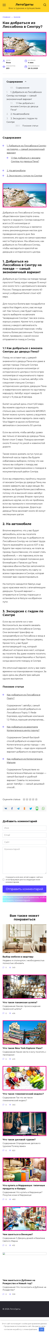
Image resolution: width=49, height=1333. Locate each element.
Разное (10, 51)
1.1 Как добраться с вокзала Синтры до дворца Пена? (24, 106)
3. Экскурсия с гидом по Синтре (24, 175)
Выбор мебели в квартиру (18, 956)
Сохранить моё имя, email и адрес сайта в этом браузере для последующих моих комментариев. (24, 879)
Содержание (22, 88)
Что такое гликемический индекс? (23, 1094)
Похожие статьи (30, 126)
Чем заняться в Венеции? (18, 1234)
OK (41, 1329)
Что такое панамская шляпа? (20, 1002)
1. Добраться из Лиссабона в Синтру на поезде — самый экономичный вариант (24, 95)
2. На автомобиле (20, 114)
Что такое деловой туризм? (19, 1139)
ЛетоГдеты (24, 4)
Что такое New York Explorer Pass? (22, 1048)
